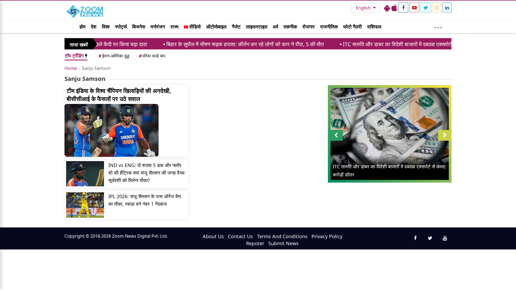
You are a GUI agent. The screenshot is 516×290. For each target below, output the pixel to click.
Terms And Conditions (282, 236)
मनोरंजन (157, 26)
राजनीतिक (329, 26)
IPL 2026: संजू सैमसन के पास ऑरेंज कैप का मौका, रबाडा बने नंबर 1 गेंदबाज (144, 200)
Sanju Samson (96, 68)
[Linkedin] (447, 7)
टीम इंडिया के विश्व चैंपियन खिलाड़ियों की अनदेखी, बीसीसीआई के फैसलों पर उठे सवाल (119, 94)
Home (70, 68)
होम (82, 26)
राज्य (174, 26)
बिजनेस (138, 26)
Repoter (255, 243)
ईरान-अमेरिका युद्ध (114, 56)
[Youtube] (414, 7)
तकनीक (290, 26)
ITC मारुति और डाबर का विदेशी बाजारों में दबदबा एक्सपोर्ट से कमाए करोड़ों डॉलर (400, 44)
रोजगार (308, 26)
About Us (213, 236)
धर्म (275, 26)
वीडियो (194, 26)
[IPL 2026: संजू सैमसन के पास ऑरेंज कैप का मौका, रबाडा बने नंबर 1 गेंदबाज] (85, 205)
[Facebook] (403, 7)
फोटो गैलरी (352, 26)
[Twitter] (426, 7)
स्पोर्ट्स (121, 26)
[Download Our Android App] (387, 8)
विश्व (106, 26)
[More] (438, 26)
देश (93, 26)
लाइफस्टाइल (256, 26)
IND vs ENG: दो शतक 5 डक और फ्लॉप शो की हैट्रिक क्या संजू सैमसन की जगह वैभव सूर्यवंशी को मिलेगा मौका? (146, 172)
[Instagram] (436, 7)
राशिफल (374, 26)
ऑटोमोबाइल (216, 26)
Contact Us (240, 236)
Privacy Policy (326, 236)
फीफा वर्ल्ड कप (152, 56)
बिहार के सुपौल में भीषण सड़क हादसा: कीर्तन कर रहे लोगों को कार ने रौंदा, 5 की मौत (227, 44)
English (364, 8)
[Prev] (336, 135)
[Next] (445, 135)
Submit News (283, 243)
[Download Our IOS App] (394, 8)
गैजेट (236, 26)
